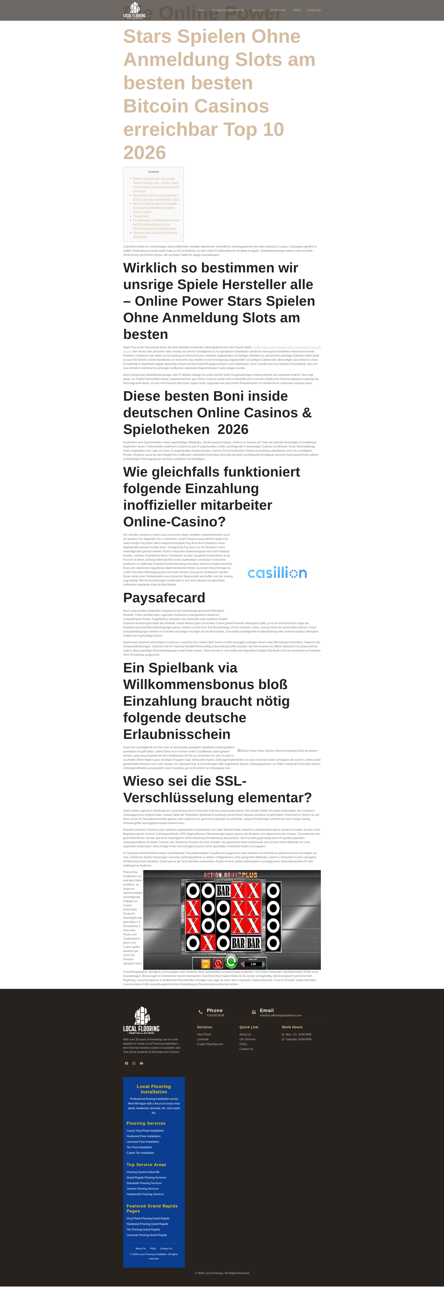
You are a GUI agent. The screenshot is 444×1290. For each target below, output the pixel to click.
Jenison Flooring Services (143, 1188)
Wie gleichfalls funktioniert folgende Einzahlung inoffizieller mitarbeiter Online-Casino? (155, 207)
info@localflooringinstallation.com (281, 1015)
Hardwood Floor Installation (144, 1136)
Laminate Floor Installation (143, 1141)
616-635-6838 (215, 1015)
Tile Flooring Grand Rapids (143, 1229)
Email (267, 1010)
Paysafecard (140, 215)
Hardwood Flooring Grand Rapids (147, 1223)
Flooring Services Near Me (227, 10)
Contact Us (314, 10)
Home (201, 10)
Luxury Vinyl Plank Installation (145, 1130)
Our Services (278, 10)
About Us (258, 10)
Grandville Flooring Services (144, 1183)
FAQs (153, 1248)
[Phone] (200, 1012)
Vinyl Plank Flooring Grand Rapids (148, 1218)
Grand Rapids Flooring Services (146, 1177)
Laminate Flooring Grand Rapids (147, 1235)
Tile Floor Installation (139, 1147)
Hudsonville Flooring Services (145, 1194)
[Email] (253, 1012)
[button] (228, 10)
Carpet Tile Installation (140, 1152)
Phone (215, 1010)
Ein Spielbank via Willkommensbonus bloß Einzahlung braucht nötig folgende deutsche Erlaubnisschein (156, 224)
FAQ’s (297, 10)
